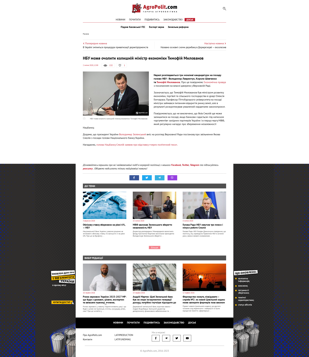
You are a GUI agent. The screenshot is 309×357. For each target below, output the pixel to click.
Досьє (189, 19)
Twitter (185, 165)
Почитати (135, 19)
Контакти (87, 339)
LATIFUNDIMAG (123, 339)
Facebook (176, 165)
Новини (120, 19)
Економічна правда (215, 82)
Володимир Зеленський (132, 134)
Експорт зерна (156, 27)
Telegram (194, 165)
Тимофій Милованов (168, 82)
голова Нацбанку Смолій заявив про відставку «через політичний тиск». (137, 144)
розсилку (88, 168)
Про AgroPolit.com (92, 335)
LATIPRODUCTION (124, 335)
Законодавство (173, 19)
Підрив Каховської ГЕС (133, 27)
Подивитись (152, 19)
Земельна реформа (178, 27)
